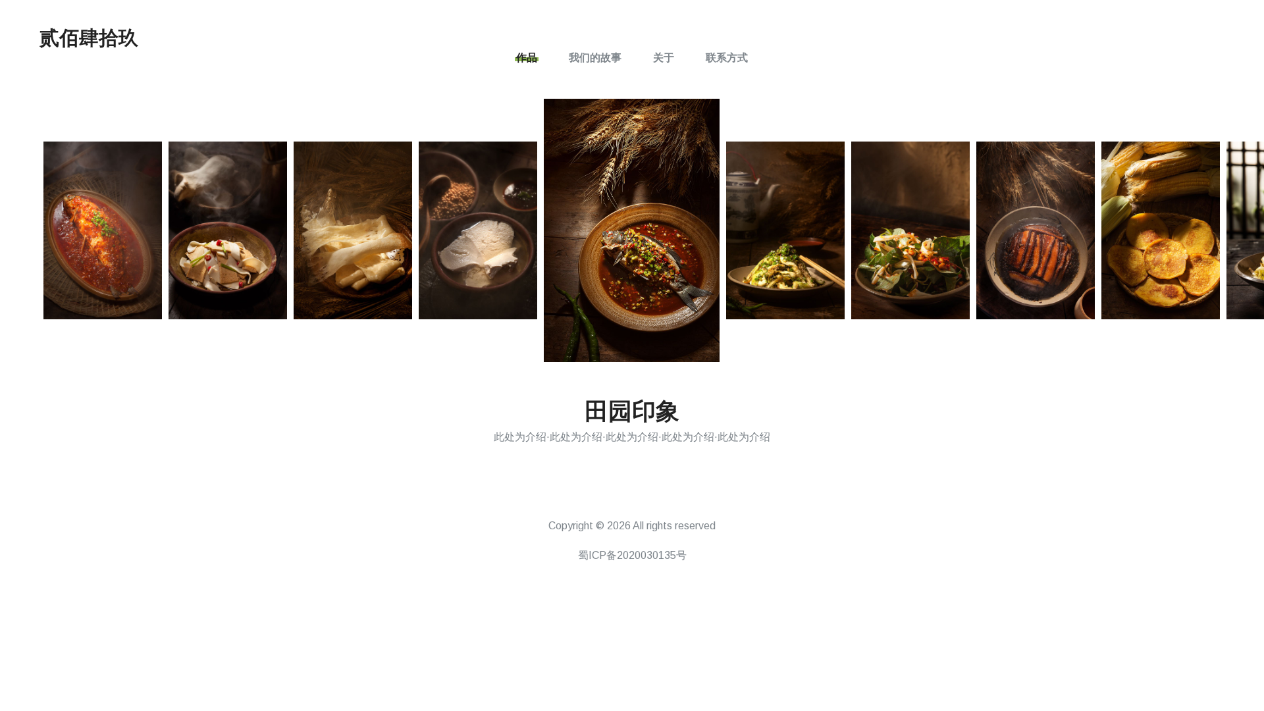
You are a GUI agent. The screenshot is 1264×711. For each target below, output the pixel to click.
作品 (526, 57)
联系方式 (727, 57)
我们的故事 (595, 57)
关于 (663, 57)
